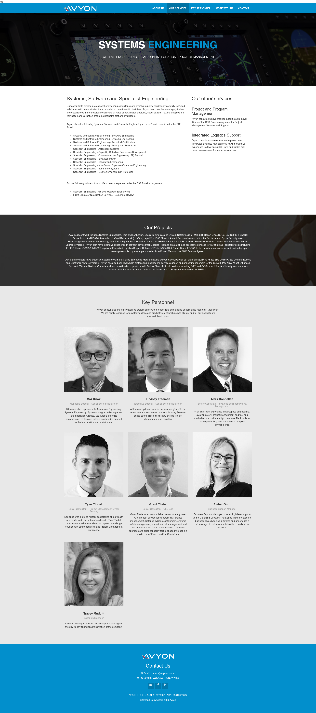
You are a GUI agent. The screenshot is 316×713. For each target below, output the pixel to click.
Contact (243, 8)
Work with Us (224, 8)
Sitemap (144, 699)
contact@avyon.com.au (162, 673)
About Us (158, 8)
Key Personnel (201, 8)
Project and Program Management (210, 111)
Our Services (177, 8)
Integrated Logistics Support (216, 135)
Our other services (212, 98)
